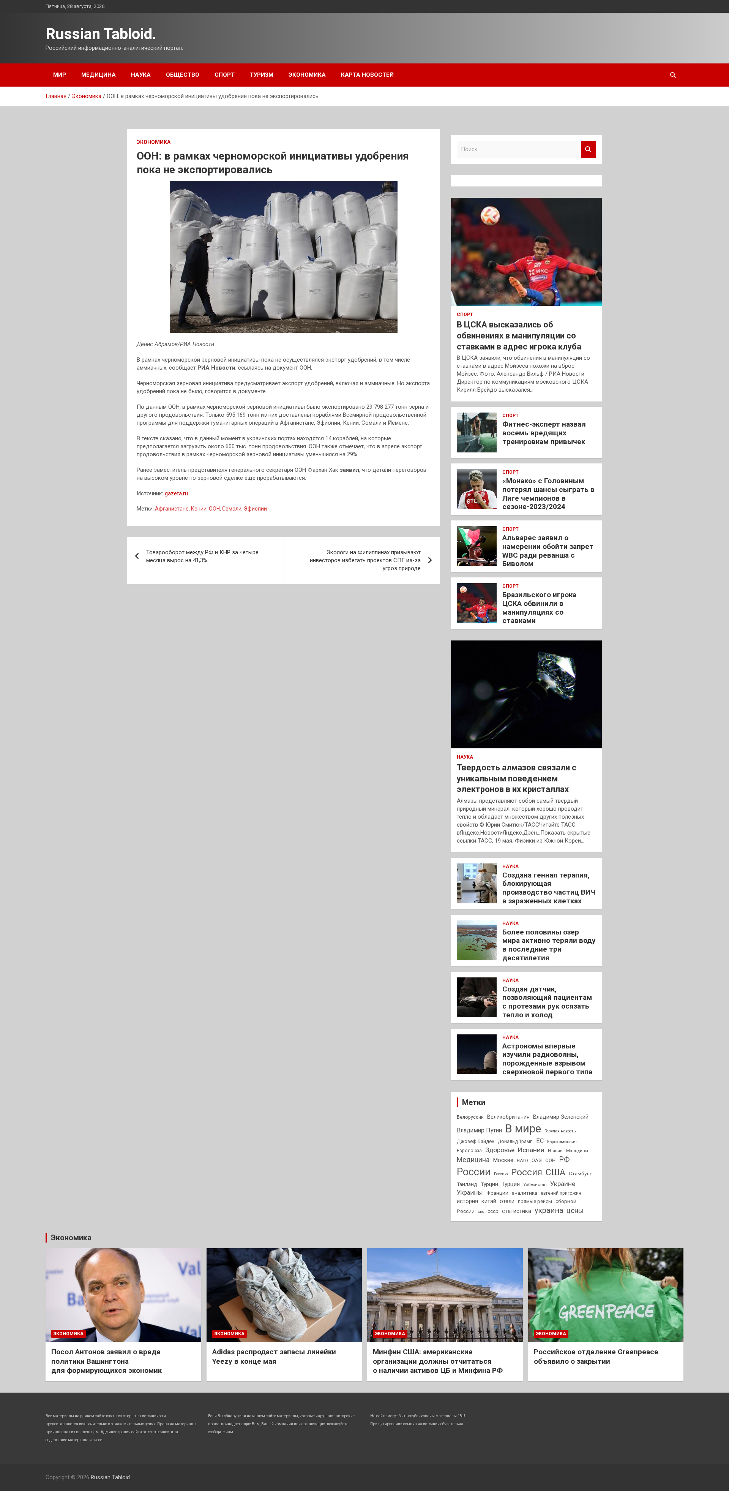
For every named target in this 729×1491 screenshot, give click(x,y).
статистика (516, 1211)
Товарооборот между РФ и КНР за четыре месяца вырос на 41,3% (202, 556)
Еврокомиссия (562, 1141)
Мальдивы (577, 1150)
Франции (497, 1193)
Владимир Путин (479, 1130)
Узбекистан (535, 1184)
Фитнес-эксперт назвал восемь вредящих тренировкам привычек (544, 433)
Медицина (98, 74)
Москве (503, 1160)
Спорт (225, 74)
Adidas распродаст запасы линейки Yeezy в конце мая (274, 1356)
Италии (555, 1150)
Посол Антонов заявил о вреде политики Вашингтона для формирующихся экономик (106, 1361)
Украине (562, 1183)
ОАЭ (537, 1160)
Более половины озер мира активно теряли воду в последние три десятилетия (549, 945)
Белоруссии (470, 1117)
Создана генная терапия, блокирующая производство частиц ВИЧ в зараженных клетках (548, 888)
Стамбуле (580, 1173)
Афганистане (172, 509)
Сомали (231, 509)
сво (481, 1211)
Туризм (261, 74)
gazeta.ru (176, 493)
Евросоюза (469, 1150)
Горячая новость (560, 1131)
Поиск (588, 149)
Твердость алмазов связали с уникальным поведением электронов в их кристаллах (516, 778)
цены (575, 1210)
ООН (214, 509)
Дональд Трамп (515, 1141)
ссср (493, 1211)
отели (507, 1201)
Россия (526, 1172)
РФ (564, 1159)
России (474, 1172)
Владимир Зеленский (561, 1116)
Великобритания (508, 1117)
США (555, 1172)
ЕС (540, 1141)
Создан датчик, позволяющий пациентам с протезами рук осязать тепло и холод (547, 1002)
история (467, 1201)
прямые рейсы (535, 1201)
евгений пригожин (561, 1193)
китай (488, 1201)
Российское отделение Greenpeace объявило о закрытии (596, 1356)
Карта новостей (367, 74)
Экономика (307, 74)
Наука (141, 74)
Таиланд (467, 1184)
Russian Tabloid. (101, 34)
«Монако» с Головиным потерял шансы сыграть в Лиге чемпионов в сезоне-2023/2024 (548, 493)
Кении (199, 509)
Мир (59, 74)
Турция (511, 1184)
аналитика (524, 1193)
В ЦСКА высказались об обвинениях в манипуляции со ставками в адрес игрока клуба (519, 335)
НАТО (522, 1160)
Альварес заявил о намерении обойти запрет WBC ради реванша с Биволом (547, 550)
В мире (523, 1128)
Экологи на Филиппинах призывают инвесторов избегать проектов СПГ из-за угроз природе (365, 560)
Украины (470, 1192)
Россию (501, 1174)
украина (549, 1210)
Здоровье (499, 1150)
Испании (531, 1150)
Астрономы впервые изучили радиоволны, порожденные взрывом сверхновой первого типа (547, 1059)
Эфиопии (255, 509)
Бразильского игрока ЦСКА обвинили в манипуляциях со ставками (539, 607)
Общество (182, 74)
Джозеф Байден (475, 1141)
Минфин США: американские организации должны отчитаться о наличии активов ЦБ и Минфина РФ (438, 1361)
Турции (489, 1184)
